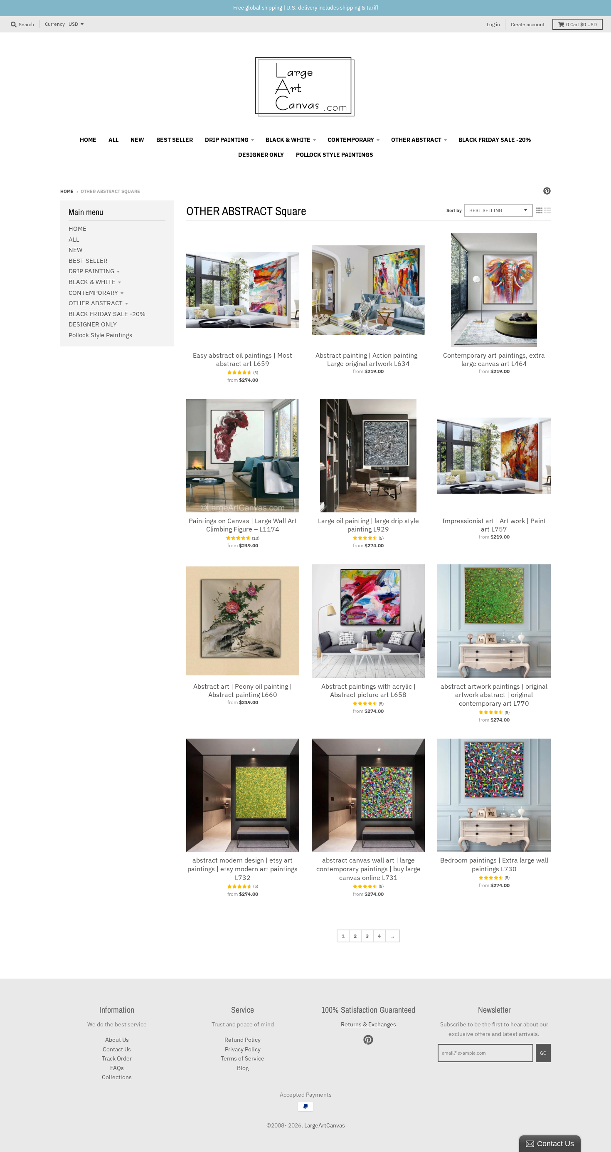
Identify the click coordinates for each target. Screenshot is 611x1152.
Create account (527, 24)
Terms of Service (242, 1058)
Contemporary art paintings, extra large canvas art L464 (494, 359)
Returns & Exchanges (368, 1024)
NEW (75, 250)
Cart (581, 24)
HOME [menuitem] (88, 139)
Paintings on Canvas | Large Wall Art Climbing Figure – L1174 (243, 525)
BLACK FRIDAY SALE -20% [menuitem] (494, 139)
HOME (77, 228)
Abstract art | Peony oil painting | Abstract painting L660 (242, 690)
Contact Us (117, 1049)
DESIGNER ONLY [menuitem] (261, 154)
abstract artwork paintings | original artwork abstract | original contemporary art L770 (494, 695)
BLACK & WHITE (92, 282)
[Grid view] (539, 210)
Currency (55, 24)
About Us (117, 1039)
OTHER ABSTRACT (96, 303)
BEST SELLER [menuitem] (174, 139)
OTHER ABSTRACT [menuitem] (416, 139)
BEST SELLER (88, 261)
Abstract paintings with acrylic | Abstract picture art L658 (368, 690)
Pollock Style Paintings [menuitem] (334, 154)
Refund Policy (242, 1039)
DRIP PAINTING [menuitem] (227, 139)
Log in (493, 24)
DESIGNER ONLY (93, 324)
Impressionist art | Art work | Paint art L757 (494, 525)
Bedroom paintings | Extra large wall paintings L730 (494, 864)
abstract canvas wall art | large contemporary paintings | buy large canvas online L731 (368, 869)
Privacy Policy (243, 1049)
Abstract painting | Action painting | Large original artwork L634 (368, 359)
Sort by (454, 210)
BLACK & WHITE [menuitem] (288, 139)
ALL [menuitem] (113, 139)
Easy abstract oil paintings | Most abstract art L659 (242, 359)
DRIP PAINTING (91, 271)
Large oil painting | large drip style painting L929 (368, 525)
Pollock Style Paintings (100, 335)
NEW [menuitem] (137, 139)
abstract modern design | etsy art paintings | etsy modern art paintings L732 (242, 869)
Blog (243, 1068)
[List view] (547, 210)
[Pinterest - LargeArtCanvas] (547, 191)
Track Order (117, 1058)
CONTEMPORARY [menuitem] (351, 139)
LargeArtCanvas (324, 1125)
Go (543, 1053)
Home (67, 191)
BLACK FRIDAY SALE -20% (107, 314)
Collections (117, 1077)
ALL (74, 239)
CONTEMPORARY (93, 293)
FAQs (117, 1068)
